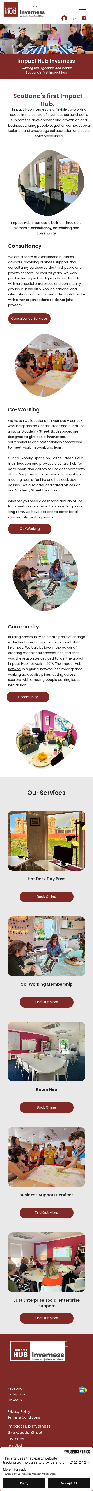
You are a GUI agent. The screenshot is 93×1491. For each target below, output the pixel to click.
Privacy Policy (18, 1411)
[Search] (35, 7)
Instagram (16, 1394)
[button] (84, 17)
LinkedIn (14, 1400)
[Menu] (83, 10)
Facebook (15, 1388)
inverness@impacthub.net (60, 1341)
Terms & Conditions (23, 1417)
